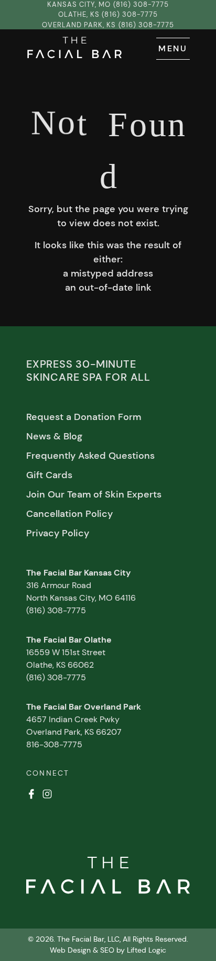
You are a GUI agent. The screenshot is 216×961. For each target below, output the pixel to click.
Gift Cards (49, 475)
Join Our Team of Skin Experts (93, 494)
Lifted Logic (146, 950)
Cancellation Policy (69, 513)
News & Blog (54, 436)
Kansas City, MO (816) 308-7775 (108, 4)
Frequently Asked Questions (90, 455)
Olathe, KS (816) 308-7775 (108, 14)
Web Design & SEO (82, 950)
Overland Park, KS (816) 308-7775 (108, 24)
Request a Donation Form (83, 417)
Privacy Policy (57, 533)
